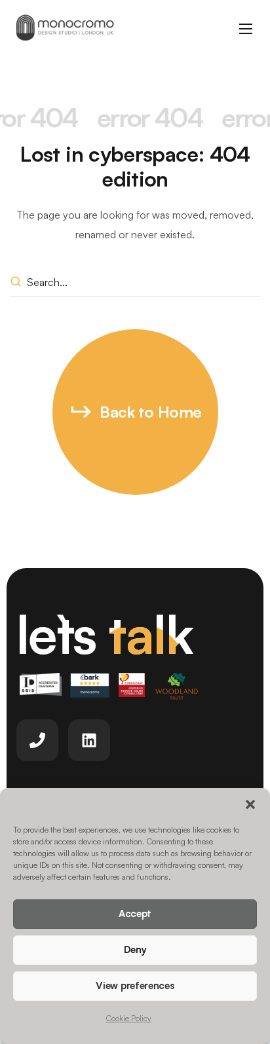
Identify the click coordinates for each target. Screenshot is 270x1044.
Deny (135, 949)
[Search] (18, 283)
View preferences (135, 985)
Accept (135, 913)
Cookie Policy (128, 1018)
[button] (250, 804)
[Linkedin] (89, 740)
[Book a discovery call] (37, 740)
